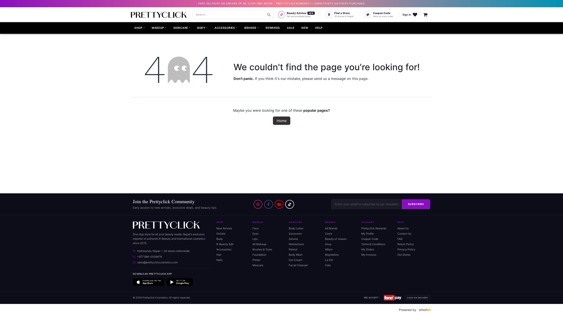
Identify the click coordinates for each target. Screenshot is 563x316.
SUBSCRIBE (416, 204)
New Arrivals (224, 228)
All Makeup (259, 244)
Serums (293, 239)
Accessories (223, 249)
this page (359, 78)
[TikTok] (289, 204)
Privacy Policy (406, 249)
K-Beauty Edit (224, 244)
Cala (328, 265)
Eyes (255, 233)
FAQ (399, 239)
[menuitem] (139, 28)
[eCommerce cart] (427, 14)
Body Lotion (296, 228)
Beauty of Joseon (336, 239)
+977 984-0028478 (149, 256)
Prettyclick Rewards (373, 228)
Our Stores (403, 254)
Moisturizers (296, 244)
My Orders (367, 249)
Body (219, 239)
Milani (329, 249)
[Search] (269, 14)
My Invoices (368, 254)
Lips (255, 239)
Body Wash (295, 254)
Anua (328, 244)
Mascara (257, 265)
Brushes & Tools (262, 249)
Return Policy (405, 244)
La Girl (329, 260)
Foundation (259, 254)
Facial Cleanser (298, 265)
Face (255, 228)
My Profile (367, 233)
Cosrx (328, 233)
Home (282, 120)
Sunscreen (295, 233)
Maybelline (332, 254)
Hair (218, 254)
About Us (403, 228)
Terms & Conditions (373, 244)
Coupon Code (369, 239)
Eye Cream (295, 260)
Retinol (293, 249)
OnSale (220, 233)
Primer (256, 260)
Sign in (406, 14)
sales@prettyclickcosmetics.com (157, 262)
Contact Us (404, 233)
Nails (219, 260)
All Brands (331, 228)
